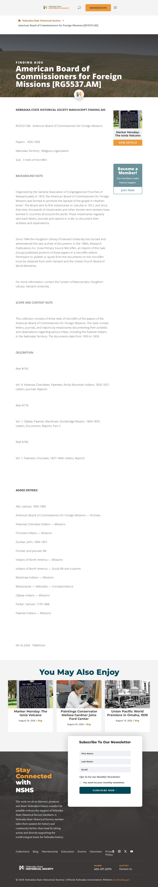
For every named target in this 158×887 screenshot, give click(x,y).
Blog (40, 720)
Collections (22, 851)
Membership (50, 851)
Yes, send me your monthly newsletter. (104, 782)
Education (67, 851)
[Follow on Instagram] (119, 851)
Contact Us (125, 869)
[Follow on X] (125, 851)
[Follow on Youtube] (131, 851)
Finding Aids (29, 62)
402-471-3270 (102, 869)
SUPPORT (124, 865)
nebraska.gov (122, 879)
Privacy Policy (110, 853)
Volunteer (96, 851)
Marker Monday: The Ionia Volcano (128, 134)
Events (82, 851)
